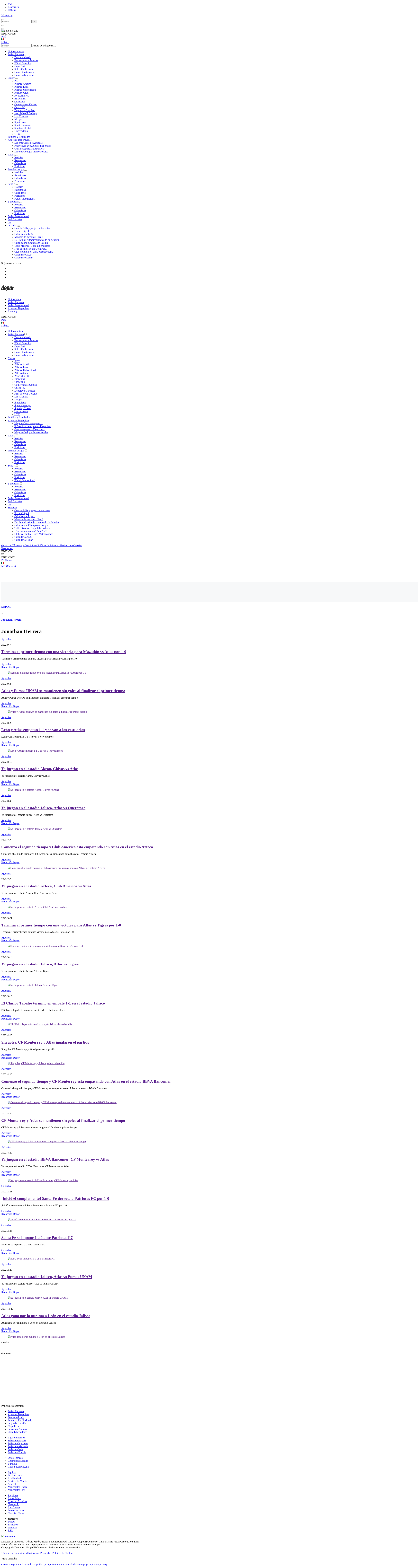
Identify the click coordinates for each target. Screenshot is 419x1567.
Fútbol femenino (22, 63)
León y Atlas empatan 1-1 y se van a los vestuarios (43, 730)
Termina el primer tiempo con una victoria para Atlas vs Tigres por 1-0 (61, 925)
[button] (209, 554)
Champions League (18, 1460)
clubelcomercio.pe (25, 1564)
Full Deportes (15, 219)
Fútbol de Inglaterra (18, 1443)
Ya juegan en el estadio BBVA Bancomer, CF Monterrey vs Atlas (55, 1159)
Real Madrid (14, 1478)
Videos (11, 4)
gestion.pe (41, 1564)
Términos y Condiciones (24, 545)
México (5, 42)
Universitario (21, 131)
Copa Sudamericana (24, 75)
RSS (10, 1530)
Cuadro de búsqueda (42, 45)
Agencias (6, 639)
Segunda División (17, 1423)
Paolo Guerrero (16, 1510)
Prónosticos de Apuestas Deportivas (32, 145)
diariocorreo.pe (78, 1564)
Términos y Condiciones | (14, 1553)
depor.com (6, 545)
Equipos (12, 1472)
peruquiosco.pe (94, 1564)
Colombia (6, 1186)
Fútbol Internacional (24, 198)
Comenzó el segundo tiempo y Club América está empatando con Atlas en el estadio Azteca (77, 847)
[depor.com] (7, 293)
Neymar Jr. (13, 1504)
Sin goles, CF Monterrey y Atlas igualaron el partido (45, 1042)
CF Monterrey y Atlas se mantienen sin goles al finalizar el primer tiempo (63, 1120)
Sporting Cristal (22, 128)
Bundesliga (13, 201)
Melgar (18, 119)
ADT (17, 80)
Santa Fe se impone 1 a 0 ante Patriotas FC (37, 1237)
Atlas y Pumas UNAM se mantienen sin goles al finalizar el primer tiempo (63, 691)
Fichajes (12, 10)
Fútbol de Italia (15, 1449)
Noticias (18, 157)
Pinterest (12, 1527)
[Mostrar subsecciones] (25, 55)
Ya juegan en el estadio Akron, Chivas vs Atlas (39, 769)
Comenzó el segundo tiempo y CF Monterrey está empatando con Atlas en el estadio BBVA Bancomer (86, 1081)
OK (34, 21)
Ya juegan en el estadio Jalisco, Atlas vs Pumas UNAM (46, 1277)
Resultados (20, 160)
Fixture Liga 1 (21, 231)
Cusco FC (19, 107)
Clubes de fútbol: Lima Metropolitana (33, 251)
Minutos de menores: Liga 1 (28, 237)
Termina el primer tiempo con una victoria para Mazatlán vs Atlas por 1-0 (63, 652)
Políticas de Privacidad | (40, 1553)
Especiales (13, 7)
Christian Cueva (16, 1513)
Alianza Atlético (22, 83)
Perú (3, 36)
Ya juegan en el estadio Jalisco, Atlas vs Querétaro (43, 808)
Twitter (11, 1521)
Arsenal (12, 1484)
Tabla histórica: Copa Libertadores (32, 245)
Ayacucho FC (21, 95)
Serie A (12, 184)
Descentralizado (22, 57)
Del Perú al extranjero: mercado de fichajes (36, 239)
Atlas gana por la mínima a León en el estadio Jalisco (45, 1316)
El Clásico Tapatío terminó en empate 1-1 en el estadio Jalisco (53, 1003)
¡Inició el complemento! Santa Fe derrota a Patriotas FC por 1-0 (55, 1198)
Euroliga (12, 1463)
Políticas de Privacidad (49, 545)
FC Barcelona (15, 1475)
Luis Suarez (14, 1507)
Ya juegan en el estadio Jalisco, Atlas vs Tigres (40, 964)
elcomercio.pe (8, 1564)
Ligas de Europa (16, 1437)
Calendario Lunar (23, 257)
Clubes (11, 78)
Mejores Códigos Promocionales (31, 151)
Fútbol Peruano (16, 54)
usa (9, 222)
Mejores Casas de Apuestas (28, 142)
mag (105, 1564)
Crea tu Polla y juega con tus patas (32, 228)
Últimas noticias (16, 51)
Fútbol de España (17, 1440)
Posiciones (19, 166)
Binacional (20, 98)
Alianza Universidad (25, 89)
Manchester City (16, 1489)
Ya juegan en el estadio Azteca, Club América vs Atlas (46, 886)
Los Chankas (21, 116)
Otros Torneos (15, 1457)
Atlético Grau (21, 92)
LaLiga (11, 154)
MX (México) (8, 566)
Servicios (12, 225)
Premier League (16, 169)
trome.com (63, 1564)
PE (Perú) (6, 560)
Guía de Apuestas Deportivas (29, 148)
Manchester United (17, 1487)
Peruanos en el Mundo (26, 60)
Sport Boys (20, 122)
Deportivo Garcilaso (24, 110)
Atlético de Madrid (17, 1481)
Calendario (20, 163)
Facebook (13, 1524)
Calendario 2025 (23, 254)
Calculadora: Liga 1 (24, 234)
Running (12, 311)
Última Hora (14, 299)
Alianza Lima (21, 86)
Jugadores (13, 1495)
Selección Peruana (23, 69)
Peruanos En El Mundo (20, 1420)
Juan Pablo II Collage (25, 113)
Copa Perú (19, 66)
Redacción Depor (10, 667)
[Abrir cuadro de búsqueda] (2, 19)
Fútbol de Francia (17, 1452)
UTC (17, 133)
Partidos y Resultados (19, 136)
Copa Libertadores (24, 72)
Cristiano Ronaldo (17, 1501)
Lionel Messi (14, 1498)
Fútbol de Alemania (18, 1446)
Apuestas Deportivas (18, 139)
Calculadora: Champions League (31, 242)
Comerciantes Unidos (25, 104)
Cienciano (19, 101)
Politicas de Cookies (71, 545)
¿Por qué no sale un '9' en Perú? (30, 248)
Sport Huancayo (22, 125)
